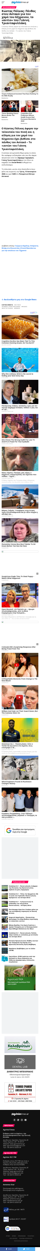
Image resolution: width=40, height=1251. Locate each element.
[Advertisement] (21, 258)
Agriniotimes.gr (8, 38)
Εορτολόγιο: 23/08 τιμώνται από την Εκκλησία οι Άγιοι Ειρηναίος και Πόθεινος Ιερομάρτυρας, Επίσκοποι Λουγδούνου (22, 959)
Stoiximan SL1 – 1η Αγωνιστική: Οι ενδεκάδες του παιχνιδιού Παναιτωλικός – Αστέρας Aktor (21, 903)
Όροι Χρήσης (13, 1238)
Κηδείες (24, 306)
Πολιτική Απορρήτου (25, 1238)
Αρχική (8, 1236)
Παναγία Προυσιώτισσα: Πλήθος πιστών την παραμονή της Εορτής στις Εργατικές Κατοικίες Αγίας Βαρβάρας (23, 942)
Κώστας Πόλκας (14, 128)
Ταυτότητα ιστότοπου (21, 1241)
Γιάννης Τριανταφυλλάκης (11, 306)
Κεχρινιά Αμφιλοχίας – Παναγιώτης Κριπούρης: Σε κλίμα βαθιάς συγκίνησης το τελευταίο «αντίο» (23, 919)
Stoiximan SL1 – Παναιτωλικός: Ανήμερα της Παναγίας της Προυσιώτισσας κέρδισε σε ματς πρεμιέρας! (23, 888)
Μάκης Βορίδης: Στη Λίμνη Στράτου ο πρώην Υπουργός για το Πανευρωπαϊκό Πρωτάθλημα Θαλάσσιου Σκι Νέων (23, 927)
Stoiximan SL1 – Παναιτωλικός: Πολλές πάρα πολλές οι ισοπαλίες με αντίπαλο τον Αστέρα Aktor (23, 935)
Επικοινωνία (22, 1236)
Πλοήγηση (31, 1236)
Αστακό (21, 142)
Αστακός (18, 305)
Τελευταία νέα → (20, 882)
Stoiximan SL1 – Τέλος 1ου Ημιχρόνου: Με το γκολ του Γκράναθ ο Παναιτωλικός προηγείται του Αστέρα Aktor (23, 895)
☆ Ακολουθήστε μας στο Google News (19, 299)
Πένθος (17, 308)
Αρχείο (14, 1236)
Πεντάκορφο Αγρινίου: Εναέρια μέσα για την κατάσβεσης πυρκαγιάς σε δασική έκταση (23, 911)
